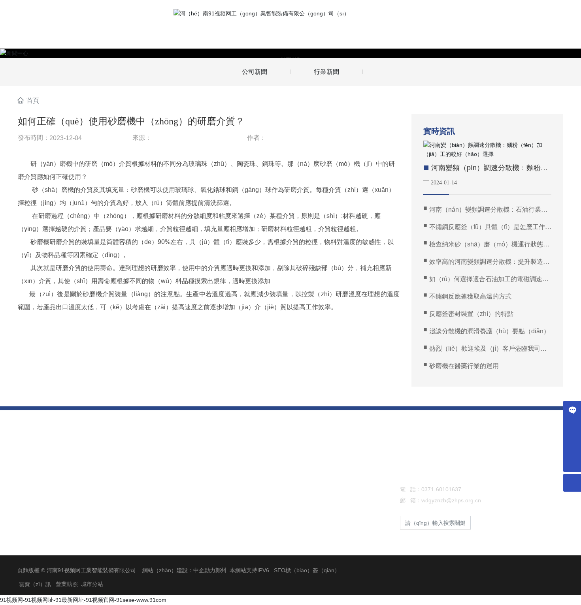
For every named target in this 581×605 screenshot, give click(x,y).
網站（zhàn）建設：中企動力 (178, 570)
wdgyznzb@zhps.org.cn (451, 500)
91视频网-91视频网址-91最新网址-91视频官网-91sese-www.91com (83, 600)
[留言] (572, 410)
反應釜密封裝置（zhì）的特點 (471, 313)
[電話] (572, 427)
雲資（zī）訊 (35, 584)
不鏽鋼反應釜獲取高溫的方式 (470, 296)
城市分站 (92, 584)
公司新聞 (254, 71)
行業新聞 (326, 71)
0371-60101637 (441, 489)
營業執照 (67, 584)
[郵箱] (572, 445)
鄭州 (220, 570)
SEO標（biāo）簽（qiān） (307, 570)
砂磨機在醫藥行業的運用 (464, 366)
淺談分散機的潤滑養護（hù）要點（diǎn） (489, 331)
